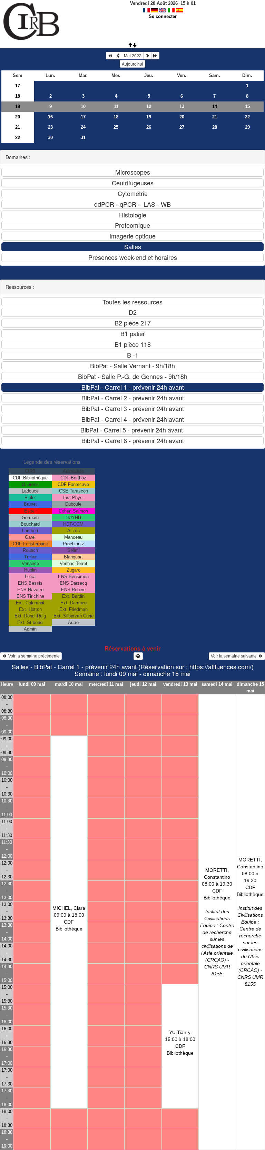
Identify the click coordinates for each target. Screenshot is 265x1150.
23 (50, 127)
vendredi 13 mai (180, 684)
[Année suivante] (155, 55)
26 (148, 127)
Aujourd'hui (132, 64)
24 (83, 127)
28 (214, 127)
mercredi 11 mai (106, 684)
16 (50, 116)
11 (116, 106)
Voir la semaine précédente (33, 656)
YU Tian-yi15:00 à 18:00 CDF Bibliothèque (180, 1043)
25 (116, 127)
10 (83, 106)
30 (50, 137)
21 (214, 116)
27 (181, 127)
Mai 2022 (132, 55)
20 (17, 116)
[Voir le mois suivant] (147, 55)
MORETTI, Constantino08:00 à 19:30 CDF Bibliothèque (217, 921)
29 (247, 127)
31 (83, 137)
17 (17, 85)
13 (181, 106)
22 (247, 116)
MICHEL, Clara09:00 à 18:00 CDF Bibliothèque (68, 918)
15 (247, 106)
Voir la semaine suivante (235, 656)
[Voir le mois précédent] (118, 55)
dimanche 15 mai (250, 687)
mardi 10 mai (69, 684)
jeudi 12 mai (143, 684)
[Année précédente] (110, 55)
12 (148, 106)
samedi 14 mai (217, 684)
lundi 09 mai (32, 684)
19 (17, 106)
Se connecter (163, 16)
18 (17, 96)
